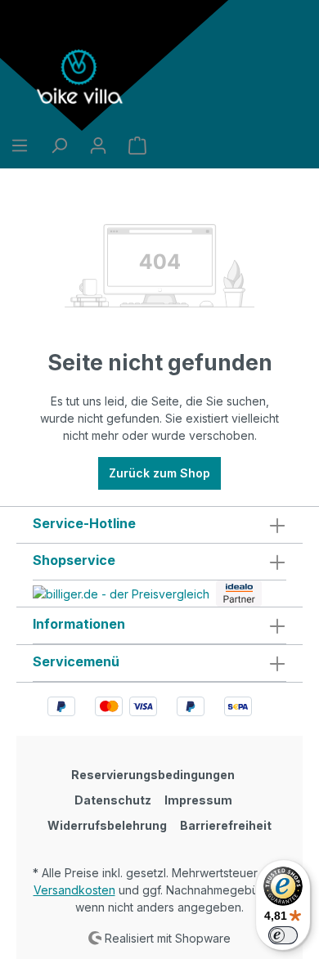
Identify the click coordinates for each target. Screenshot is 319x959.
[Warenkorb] (137, 145)
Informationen (79, 624)
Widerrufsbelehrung (107, 825)
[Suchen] (59, 145)
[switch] (283, 935)
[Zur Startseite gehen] (82, 77)
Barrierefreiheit (226, 825)
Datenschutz (112, 800)
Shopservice (74, 560)
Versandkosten (74, 890)
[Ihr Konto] (98, 145)
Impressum (198, 800)
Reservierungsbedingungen (153, 775)
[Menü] (19, 145)
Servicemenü (76, 661)
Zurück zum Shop (159, 473)
